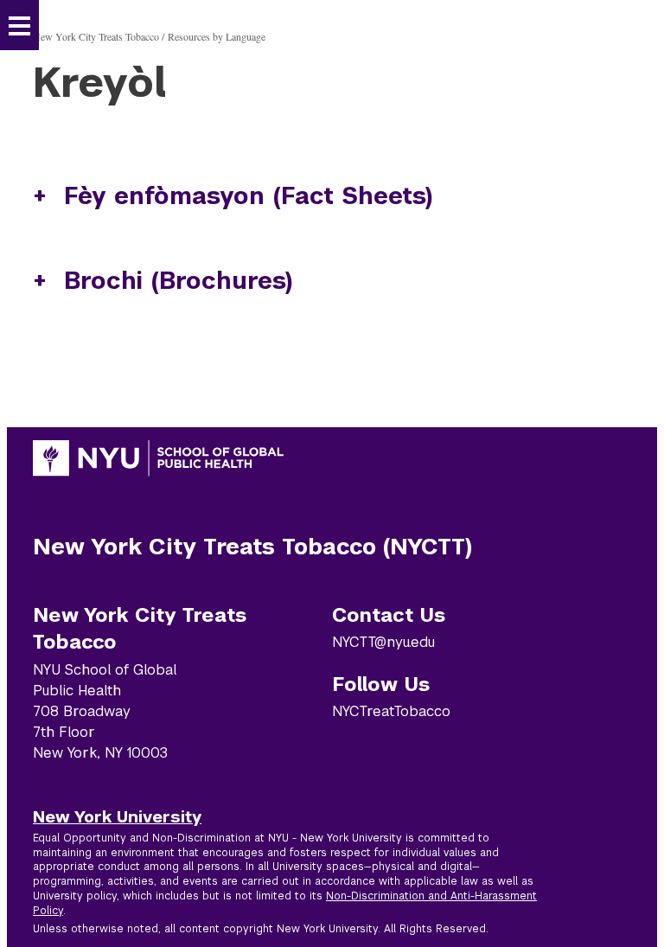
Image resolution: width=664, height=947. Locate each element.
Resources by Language (216, 36)
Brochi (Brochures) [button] (178, 281)
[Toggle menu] (19, 26)
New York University (117, 816)
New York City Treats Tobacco (96, 36)
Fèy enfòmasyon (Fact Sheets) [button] (248, 196)
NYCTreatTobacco (391, 711)
